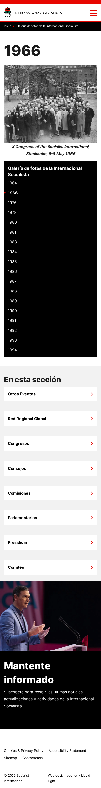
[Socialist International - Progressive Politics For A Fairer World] (33, 12)
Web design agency (63, 775)
